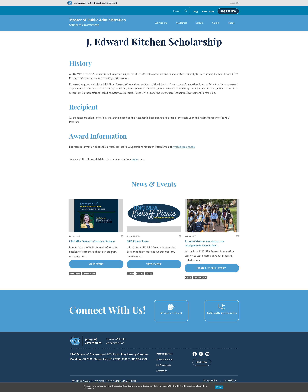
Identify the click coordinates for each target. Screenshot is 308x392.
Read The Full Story (211, 268)
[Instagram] (201, 354)
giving (135, 159)
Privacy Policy (210, 380)
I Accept (219, 387)
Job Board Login (163, 365)
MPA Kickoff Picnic (138, 241)
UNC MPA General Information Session (92, 241)
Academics (181, 22)
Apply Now (208, 11)
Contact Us (161, 370)
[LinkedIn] (207, 354)
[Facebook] (194, 354)
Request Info (228, 11)
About (231, 22)
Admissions (161, 22)
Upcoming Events (164, 353)
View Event (96, 264)
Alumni (215, 22)
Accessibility (235, 3)
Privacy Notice (89, 388)
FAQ (195, 11)
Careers (199, 22)
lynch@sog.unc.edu (184, 146)
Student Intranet (164, 359)
